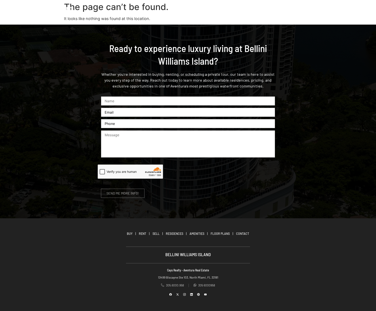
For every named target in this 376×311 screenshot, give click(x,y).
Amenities (197, 233)
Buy (233, 9)
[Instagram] (184, 294)
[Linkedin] (191, 294)
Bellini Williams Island (43, 8)
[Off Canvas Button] (358, 8)
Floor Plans (220, 233)
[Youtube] (205, 294)
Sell (263, 9)
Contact (282, 9)
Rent (248, 9)
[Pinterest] (198, 294)
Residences (174, 233)
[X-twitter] (177, 294)
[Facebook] (170, 294)
